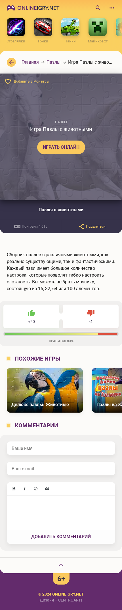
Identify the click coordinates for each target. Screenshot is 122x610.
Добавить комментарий (61, 536)
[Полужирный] (13, 489)
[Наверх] (61, 565)
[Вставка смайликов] (36, 489)
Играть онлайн (61, 147)
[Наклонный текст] (24, 489)
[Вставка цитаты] (47, 489)
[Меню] (112, 8)
